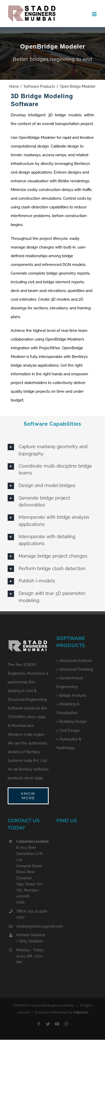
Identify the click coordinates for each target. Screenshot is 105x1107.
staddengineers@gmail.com (32, 926)
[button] (52, 450)
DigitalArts (80, 1012)
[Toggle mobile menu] (94, 14)
